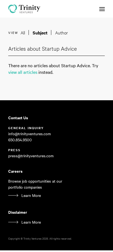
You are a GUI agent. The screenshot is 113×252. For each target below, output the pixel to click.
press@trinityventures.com (30, 155)
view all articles (22, 72)
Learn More (31, 195)
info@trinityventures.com (29, 133)
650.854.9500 (20, 139)
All (23, 32)
